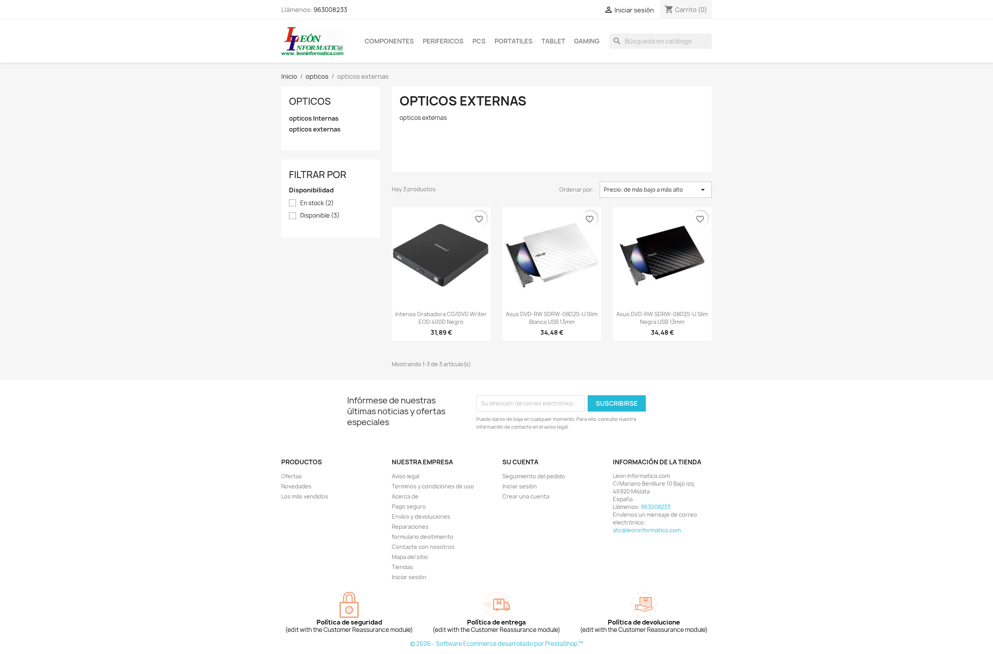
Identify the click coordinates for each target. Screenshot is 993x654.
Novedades (296, 486)
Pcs (479, 41)
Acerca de (405, 496)
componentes (389, 41)
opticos (310, 101)
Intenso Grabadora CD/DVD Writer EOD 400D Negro (441, 317)
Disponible (320, 216)
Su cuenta (520, 462)
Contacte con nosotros (423, 546)
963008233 (330, 9)
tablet (553, 41)
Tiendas (402, 567)
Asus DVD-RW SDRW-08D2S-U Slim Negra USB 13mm (662, 317)
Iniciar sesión (409, 577)
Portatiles (514, 41)
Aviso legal (405, 476)
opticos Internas (314, 118)
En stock (317, 203)
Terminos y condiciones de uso (433, 486)
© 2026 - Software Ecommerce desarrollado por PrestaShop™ (496, 644)
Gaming (586, 41)
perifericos (443, 41)
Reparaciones (410, 526)
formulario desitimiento (422, 536)
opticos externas (315, 129)
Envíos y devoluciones (421, 516)
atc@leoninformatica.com (647, 530)
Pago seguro (409, 506)
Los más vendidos (304, 496)
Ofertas (291, 476)
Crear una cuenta (525, 496)
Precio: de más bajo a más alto (656, 189)
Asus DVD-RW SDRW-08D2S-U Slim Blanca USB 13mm (551, 317)
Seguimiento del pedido (533, 476)
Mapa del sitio (410, 557)
